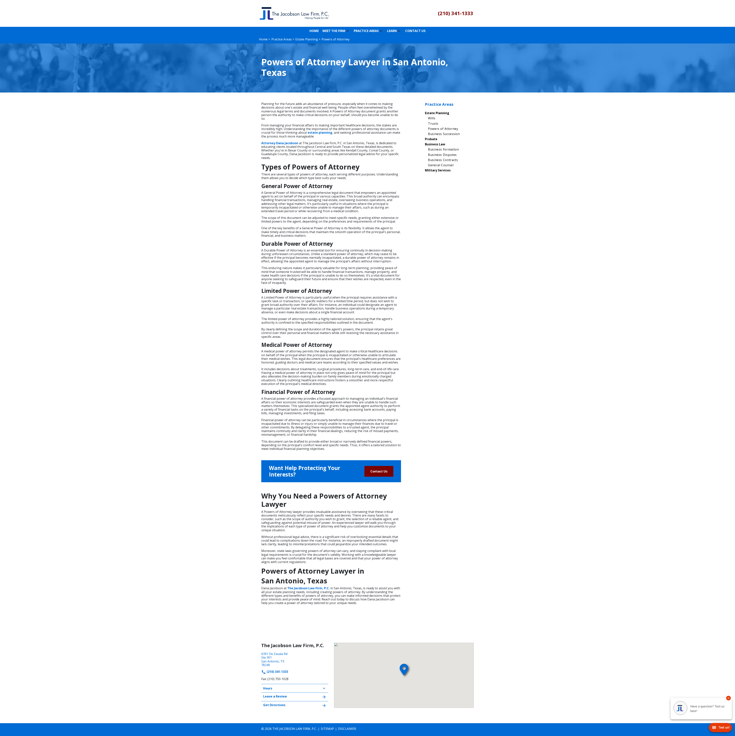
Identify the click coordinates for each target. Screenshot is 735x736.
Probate (431, 139)
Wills (431, 118)
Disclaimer (347, 729)
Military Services (438, 170)
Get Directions (274, 705)
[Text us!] (720, 728)
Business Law (435, 144)
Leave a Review (275, 696)
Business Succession (444, 134)
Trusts (433, 123)
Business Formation (443, 149)
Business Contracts (443, 160)
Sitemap (327, 729)
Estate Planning (437, 113)
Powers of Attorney (443, 129)
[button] (347, 31)
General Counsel (441, 165)
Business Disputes (442, 155)
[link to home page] (294, 13)
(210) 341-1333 (277, 672)
